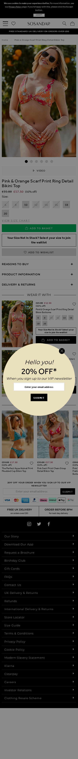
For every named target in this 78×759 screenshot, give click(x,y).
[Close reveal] (62, 351)
